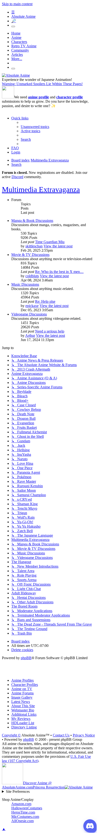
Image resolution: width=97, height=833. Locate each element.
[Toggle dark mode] (13, 26)
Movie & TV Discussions (30, 255)
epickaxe (32, 306)
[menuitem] (35, 127)
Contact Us (61, 735)
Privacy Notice (84, 735)
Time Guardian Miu (50, 242)
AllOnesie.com (22, 821)
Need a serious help (49, 331)
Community (20, 50)
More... (16, 59)
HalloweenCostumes (26, 808)
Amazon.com (21, 804)
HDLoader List (22, 723)
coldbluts (32, 276)
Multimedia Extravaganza (41, 189)
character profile (69, 97)
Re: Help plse (45, 301)
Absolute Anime (23, 16)
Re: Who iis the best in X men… (59, 272)
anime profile (38, 97)
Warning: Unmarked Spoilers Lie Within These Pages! (42, 84)
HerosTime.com (23, 812)
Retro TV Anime (23, 46)
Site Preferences (18, 791)
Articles (17, 55)
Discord (17, 177)
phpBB (26, 658)
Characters (19, 42)
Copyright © (11, 735)
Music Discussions (25, 284)
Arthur (30, 335)
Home (15, 33)
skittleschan (34, 246)
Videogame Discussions (29, 314)
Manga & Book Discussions (32, 221)
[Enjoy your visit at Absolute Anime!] (16, 75)
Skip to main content (17, 4)
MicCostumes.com (25, 817)
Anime (16, 37)
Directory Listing (24, 727)
